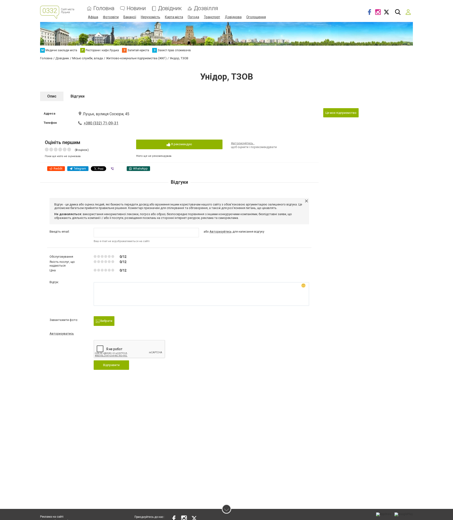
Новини (136, 8)
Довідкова (233, 17)
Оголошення (256, 17)
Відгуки (77, 96)
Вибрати (106, 321)
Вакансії (129, 17)
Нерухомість (150, 17)
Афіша (93, 17)
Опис (51, 96)
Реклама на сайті (51, 516)
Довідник (170, 8)
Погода (193, 17)
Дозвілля (206, 8)
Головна (103, 8)
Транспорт (212, 17)
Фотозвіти (111, 17)
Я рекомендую (181, 144)
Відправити (111, 365)
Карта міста (174, 17)
